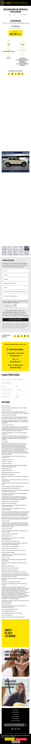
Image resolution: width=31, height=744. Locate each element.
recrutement (15, 716)
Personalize (15, 741)
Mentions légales (8, 733)
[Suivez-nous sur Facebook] (12, 729)
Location (15, 714)
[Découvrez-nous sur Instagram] (16, 729)
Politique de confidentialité (20, 733)
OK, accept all (10, 739)
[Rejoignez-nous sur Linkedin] (19, 729)
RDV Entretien (15, 712)
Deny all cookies (21, 739)
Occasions (15, 710)
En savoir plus (25, 315)
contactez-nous (15, 720)
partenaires (15, 718)
